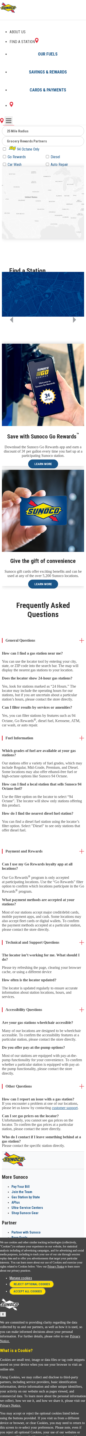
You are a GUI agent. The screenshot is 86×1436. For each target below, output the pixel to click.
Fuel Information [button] (19, 738)
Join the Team (21, 1192)
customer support (65, 1108)
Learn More (43, 464)
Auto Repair (59, 164)
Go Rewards (17, 157)
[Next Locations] (74, 320)
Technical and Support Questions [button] (32, 942)
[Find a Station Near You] (2, 122)
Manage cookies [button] (21, 1278)
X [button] (3, 1314)
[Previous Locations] (11, 320)
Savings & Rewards (48, 71)
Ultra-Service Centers (27, 1208)
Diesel (55, 157)
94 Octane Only (27, 149)
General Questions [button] (20, 640)
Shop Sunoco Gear (24, 1213)
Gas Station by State (25, 1197)
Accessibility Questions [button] (23, 1010)
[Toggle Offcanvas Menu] (9, 120)
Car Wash (15, 164)
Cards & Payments (48, 89)
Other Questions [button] (18, 1086)
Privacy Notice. (10, 1405)
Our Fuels (48, 53)
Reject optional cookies (32, 1284)
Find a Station (22, 41)
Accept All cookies (28, 1291)
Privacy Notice (56, 1266)
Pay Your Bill (20, 1187)
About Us (18, 32)
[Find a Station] (11, 105)
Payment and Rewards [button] (24, 851)
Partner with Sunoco (26, 1232)
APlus (15, 1202)
